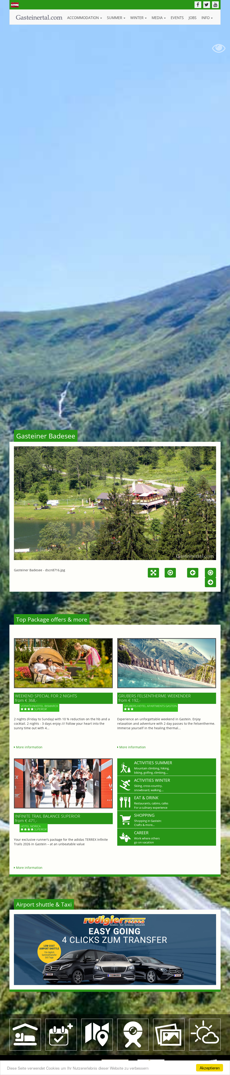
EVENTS (177, 17)
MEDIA (158, 17)
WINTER (137, 17)
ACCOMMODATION (83, 17)
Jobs (193, 17)
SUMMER (115, 17)
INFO (205, 17)
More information (28, 747)
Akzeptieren (210, 1068)
